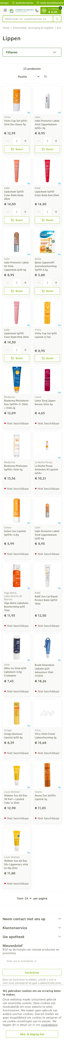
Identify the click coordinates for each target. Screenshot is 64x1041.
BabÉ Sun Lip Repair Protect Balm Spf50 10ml (46, 600)
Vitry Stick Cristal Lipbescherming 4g (45, 735)
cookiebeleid (49, 1025)
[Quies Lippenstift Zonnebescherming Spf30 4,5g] (47, 242)
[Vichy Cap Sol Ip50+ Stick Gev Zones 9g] (17, 100)
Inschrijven (32, 972)
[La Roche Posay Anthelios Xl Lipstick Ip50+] (47, 445)
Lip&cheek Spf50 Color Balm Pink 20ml (16, 335)
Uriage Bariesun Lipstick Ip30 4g (13, 735)
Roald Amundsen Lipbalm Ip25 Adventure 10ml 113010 (44, 670)
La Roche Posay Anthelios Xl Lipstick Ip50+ (46, 469)
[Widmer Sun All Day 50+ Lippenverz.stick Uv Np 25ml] (17, 840)
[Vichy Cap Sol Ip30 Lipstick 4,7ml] (47, 313)
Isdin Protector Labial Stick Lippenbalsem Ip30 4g (47, 534)
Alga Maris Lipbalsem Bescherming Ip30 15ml (16, 606)
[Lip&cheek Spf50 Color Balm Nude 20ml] (17, 171)
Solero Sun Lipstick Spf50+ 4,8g (15, 532)
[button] (32, 52)
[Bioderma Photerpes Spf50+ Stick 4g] (17, 445)
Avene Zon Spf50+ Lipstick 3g (45, 797)
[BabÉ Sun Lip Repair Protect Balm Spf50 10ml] (47, 576)
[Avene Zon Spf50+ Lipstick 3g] (47, 775)
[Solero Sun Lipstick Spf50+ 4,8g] (17, 510)
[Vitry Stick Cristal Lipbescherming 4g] (47, 713)
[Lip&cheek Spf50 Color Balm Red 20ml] (47, 171)
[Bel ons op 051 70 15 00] (36, 10)
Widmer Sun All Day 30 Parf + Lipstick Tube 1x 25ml (15, 799)
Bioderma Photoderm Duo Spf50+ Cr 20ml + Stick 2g (16, 404)
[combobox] (28, 18)
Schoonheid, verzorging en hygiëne (33, 27)
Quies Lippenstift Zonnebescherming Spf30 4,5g (46, 266)
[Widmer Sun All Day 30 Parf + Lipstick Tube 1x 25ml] (17, 775)
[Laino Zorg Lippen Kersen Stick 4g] (47, 380)
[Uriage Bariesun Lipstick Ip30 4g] (17, 713)
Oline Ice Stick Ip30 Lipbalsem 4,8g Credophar (15, 671)
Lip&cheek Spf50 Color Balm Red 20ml (47, 193)
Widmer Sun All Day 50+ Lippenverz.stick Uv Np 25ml (16, 864)
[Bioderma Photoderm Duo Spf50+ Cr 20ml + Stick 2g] (17, 380)
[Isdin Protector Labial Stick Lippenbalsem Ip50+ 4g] (47, 100)
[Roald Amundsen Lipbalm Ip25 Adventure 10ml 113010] (47, 648)
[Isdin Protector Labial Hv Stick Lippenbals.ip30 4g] (17, 242)
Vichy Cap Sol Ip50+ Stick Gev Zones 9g (16, 122)
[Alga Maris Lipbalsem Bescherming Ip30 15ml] (17, 576)
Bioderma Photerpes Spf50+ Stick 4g (15, 467)
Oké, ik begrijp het (32, 1034)
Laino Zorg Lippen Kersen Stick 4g (45, 402)
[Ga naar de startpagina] (21, 11)
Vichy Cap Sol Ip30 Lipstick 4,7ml (46, 335)
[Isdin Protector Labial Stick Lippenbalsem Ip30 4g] (47, 510)
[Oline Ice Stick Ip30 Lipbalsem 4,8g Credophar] (17, 648)
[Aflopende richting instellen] (45, 76)
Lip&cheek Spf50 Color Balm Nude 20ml (14, 195)
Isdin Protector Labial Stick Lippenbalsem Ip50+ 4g (47, 124)
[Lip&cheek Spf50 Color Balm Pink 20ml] (17, 313)
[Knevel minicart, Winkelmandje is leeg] (44, 11)
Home (6, 27)
